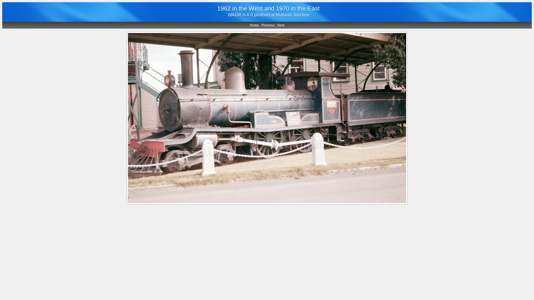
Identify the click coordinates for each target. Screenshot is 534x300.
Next (280, 25)
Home (254, 25)
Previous (268, 25)
